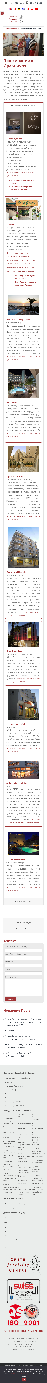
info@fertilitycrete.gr (17, 3)
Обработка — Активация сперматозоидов (9, 1143)
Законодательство (11, 1236)
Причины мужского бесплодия (16, 1208)
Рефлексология (10, 1218)
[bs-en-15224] (23, 1280)
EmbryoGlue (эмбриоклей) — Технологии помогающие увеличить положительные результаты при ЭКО (23, 1022)
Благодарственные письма (14, 1232)
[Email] (34, 928)
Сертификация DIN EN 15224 (15, 1106)
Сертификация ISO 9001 (13, 1102)
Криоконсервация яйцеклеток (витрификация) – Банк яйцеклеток (38, 1140)
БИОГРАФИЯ (9, 1082)
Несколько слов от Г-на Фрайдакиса (17, 1078)
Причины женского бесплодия (16, 1204)
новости (8, 1244)
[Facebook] (8, 928)
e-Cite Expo (9, 1030)
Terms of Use (12, 1374)
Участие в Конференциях (14, 1090)
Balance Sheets (36, 1366)
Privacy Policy (23, 1366)
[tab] (23, 105)
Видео (7, 1248)
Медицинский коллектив (14, 1086)
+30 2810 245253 (35, 3)
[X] (17, 928)
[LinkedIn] (26, 928)
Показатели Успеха (11, 1228)
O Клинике (9, 1098)
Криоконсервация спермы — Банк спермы (24, 1191)
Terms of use (10, 1366)
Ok (24, 1380)
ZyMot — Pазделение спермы (36, 1169)
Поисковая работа (11, 1094)
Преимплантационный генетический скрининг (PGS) (26, 1170)
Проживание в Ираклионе (14, 1240)
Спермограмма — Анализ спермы (8, 1134)
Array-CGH (23, 1177)
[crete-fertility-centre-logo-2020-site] (16, 16)
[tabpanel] (23, 503)
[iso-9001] (23, 1304)
